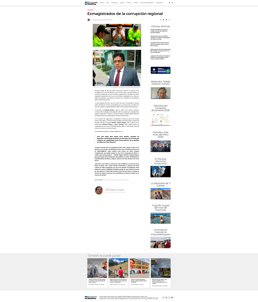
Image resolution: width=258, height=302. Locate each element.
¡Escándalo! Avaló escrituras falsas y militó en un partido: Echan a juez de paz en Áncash (159, 44)
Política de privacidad (126, 296)
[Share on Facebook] (161, 20)
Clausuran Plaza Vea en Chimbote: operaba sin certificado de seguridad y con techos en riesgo (160, 37)
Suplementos (159, 2)
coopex (113, 179)
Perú (107, 2)
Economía (101, 296)
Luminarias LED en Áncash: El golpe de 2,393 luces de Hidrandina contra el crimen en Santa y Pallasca (160, 57)
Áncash (102, 2)
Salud (146, 296)
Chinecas (109, 179)
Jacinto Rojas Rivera (134, 284)
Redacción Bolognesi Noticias (94, 284)
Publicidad (120, 296)
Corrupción (114, 2)
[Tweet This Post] (163, 20)
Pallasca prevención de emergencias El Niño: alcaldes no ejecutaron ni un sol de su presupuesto (160, 51)
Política (129, 2)
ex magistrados (125, 179)
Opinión (122, 2)
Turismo (135, 2)
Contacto (142, 296)
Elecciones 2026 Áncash (146, 2)
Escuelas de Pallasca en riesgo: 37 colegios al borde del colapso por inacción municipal (159, 31)
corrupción (118, 179)
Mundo (105, 296)
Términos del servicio (135, 296)
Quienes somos (114, 296)
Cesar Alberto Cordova (97, 19)
